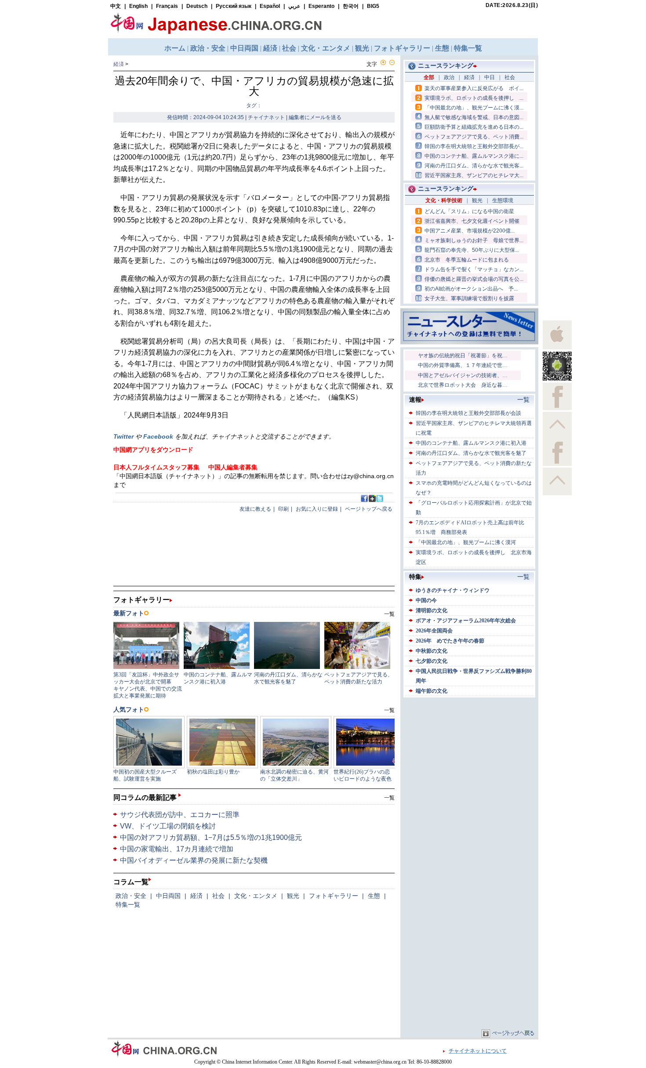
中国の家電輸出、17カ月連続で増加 (176, 849)
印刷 (283, 509)
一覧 (389, 798)
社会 (218, 895)
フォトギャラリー (333, 895)
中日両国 (168, 895)
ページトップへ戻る (368, 509)
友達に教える (255, 509)
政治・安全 (131, 895)
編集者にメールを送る (315, 117)
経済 (118, 64)
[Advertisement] (469, 755)
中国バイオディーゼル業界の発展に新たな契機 (194, 860)
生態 (374, 895)
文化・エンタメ (255, 895)
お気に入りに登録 (317, 509)
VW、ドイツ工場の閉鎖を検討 (168, 826)
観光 (293, 895)
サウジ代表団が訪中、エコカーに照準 (180, 814)
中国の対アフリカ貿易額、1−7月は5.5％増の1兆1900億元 (211, 837)
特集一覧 (128, 904)
